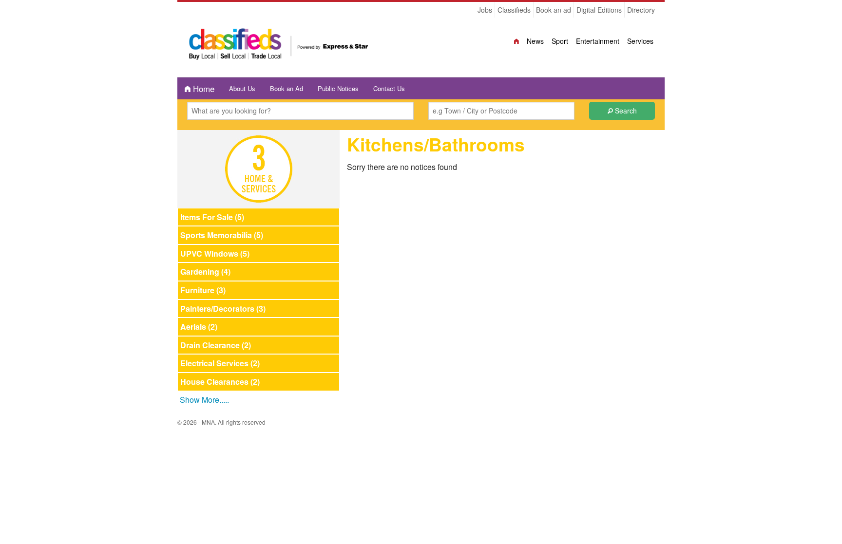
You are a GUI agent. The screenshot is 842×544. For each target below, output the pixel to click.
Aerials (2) (198, 326)
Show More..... (204, 399)
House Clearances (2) (220, 381)
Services (640, 41)
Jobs (485, 10)
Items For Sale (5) (212, 217)
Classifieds (514, 10)
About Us (242, 88)
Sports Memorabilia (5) (221, 235)
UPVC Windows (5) (214, 253)
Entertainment (597, 41)
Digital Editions (599, 10)
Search (625, 110)
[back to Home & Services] (258, 167)
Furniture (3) (203, 290)
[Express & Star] (279, 46)
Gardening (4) (205, 271)
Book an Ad (286, 88)
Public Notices (338, 88)
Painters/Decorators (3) (223, 308)
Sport (560, 41)
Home (202, 88)
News (535, 41)
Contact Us (389, 88)
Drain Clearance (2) (215, 345)
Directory (641, 10)
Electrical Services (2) (220, 363)
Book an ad (553, 10)
